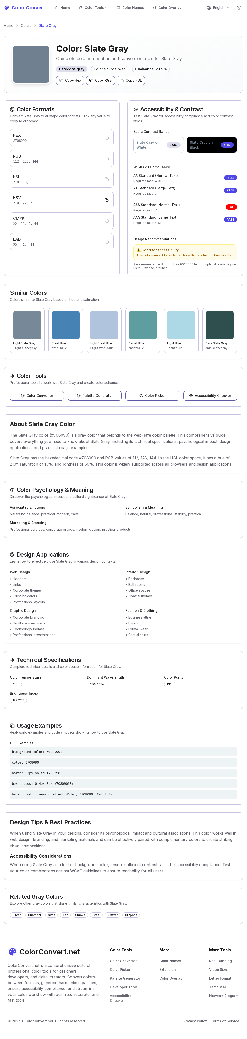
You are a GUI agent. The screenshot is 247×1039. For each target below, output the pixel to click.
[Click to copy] (106, 138)
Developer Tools (124, 987)
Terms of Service (225, 1021)
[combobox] (218, 8)
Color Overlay (169, 8)
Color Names (133, 8)
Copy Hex (73, 80)
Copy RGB (103, 80)
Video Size (218, 969)
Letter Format (220, 978)
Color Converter (40, 396)
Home (65, 8)
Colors (26, 25)
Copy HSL (134, 80)
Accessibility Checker (213, 396)
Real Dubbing (220, 961)
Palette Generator (97, 396)
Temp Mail (218, 987)
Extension (167, 969)
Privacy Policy (195, 1021)
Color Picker (155, 396)
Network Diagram (223, 996)
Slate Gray (48, 25)
